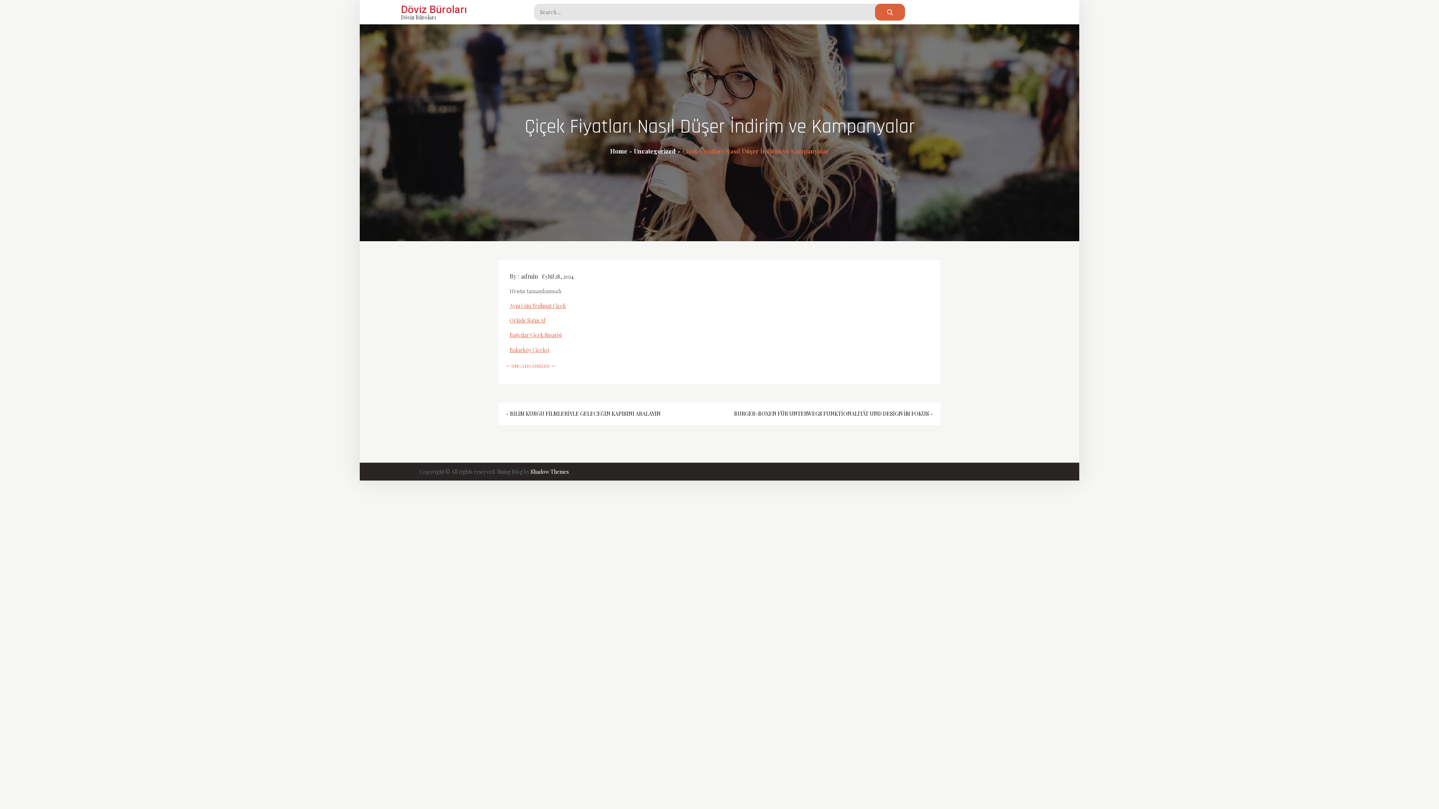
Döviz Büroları (434, 9)
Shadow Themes (550, 471)
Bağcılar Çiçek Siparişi (536, 335)
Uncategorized (531, 366)
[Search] (890, 12)
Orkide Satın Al (527, 320)
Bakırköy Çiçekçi (529, 350)
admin (529, 276)
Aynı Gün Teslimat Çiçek (538, 305)
